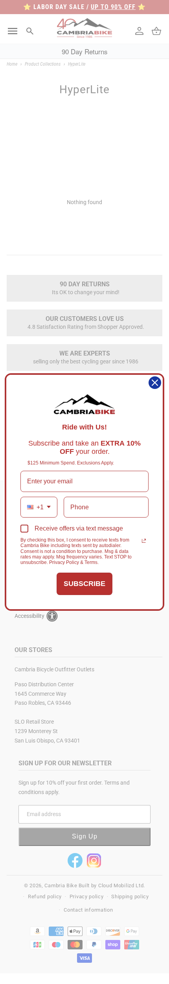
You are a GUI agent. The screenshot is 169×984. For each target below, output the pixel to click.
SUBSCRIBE (84, 584)
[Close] (154, 382)
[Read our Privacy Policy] (144, 540)
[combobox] (38, 507)
